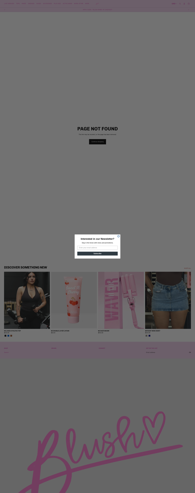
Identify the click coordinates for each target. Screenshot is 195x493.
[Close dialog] (119, 236)
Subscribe (97, 253)
